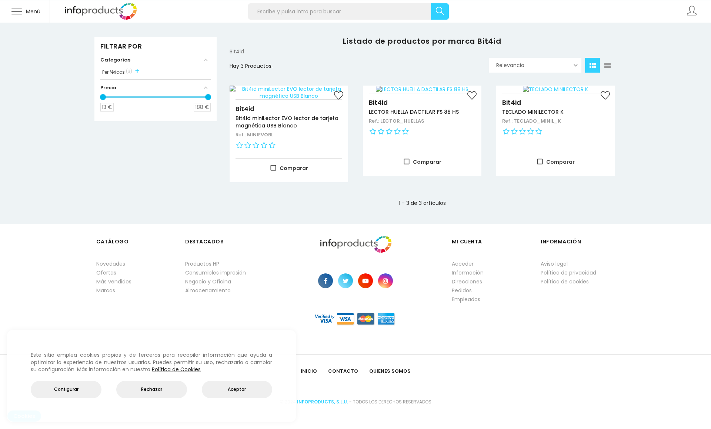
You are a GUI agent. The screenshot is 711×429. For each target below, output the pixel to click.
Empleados (466, 299)
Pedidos (462, 290)
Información (468, 272)
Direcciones (467, 281)
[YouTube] (365, 280)
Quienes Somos (390, 371)
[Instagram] (385, 280)
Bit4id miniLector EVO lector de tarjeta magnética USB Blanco (287, 121)
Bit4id (245, 109)
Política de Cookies (176, 369)
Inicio (309, 371)
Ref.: (241, 134)
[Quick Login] (692, 11)
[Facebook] (325, 280)
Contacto (343, 371)
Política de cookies (565, 281)
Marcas (105, 290)
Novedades (110, 263)
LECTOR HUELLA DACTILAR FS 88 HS (414, 112)
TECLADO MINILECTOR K (533, 112)
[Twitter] (345, 280)
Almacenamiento (208, 290)
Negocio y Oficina (208, 281)
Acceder (463, 263)
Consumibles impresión (215, 272)
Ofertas (106, 272)
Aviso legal (554, 263)
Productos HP (202, 263)
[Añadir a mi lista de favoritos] (338, 96)
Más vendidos (113, 281)
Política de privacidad (568, 272)
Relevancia (510, 65)
